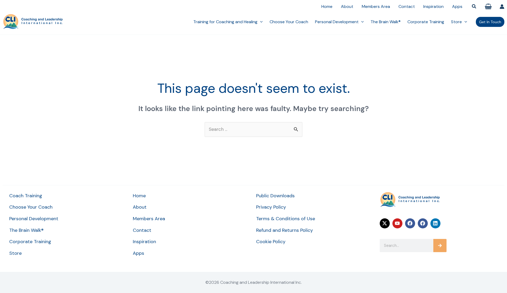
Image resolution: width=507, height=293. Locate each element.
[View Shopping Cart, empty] (488, 6)
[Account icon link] (502, 6)
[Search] (440, 245)
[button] (474, 6)
